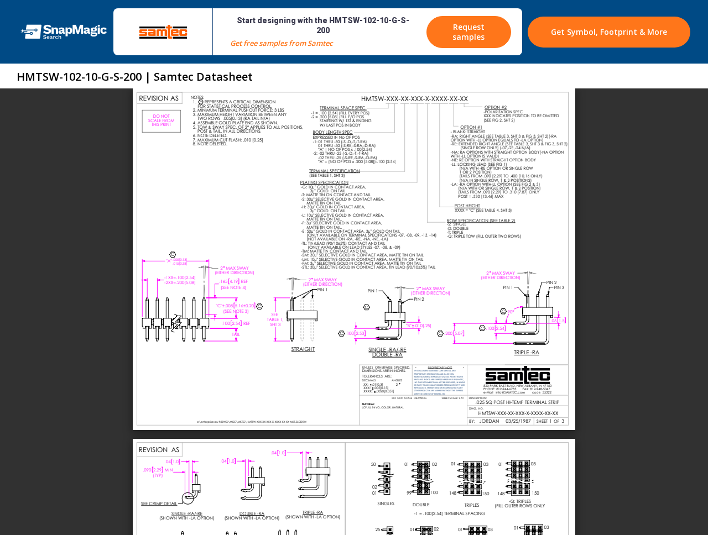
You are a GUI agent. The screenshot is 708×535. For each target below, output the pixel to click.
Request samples (468, 32)
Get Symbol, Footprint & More (609, 32)
